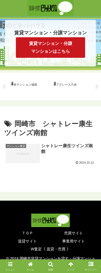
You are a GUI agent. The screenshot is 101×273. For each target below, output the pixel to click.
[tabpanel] (28, 85)
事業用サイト (73, 241)
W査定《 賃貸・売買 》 (50, 249)
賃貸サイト (27, 241)
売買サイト (73, 233)
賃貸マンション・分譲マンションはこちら (50, 47)
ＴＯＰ (27, 233)
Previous (4, 86)
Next (97, 86)
